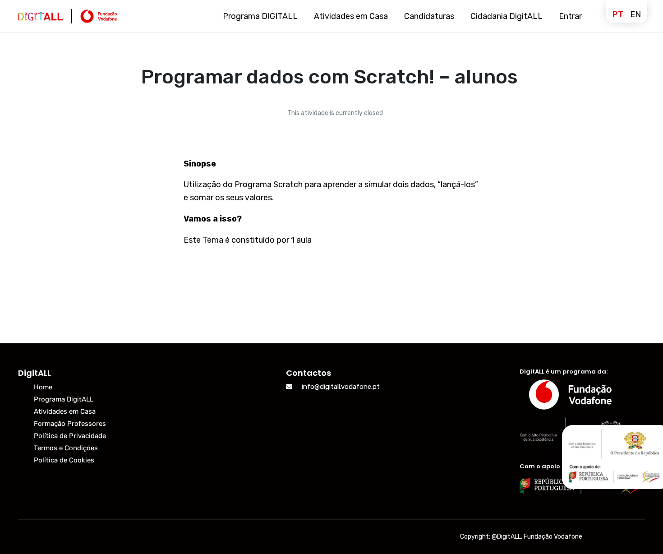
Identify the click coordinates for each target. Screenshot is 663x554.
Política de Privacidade (70, 436)
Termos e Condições (66, 448)
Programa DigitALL (63, 399)
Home (43, 387)
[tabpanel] (331, 199)
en (635, 14)
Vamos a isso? (213, 219)
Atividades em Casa (65, 411)
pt (617, 14)
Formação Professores (70, 424)
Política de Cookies (64, 460)
